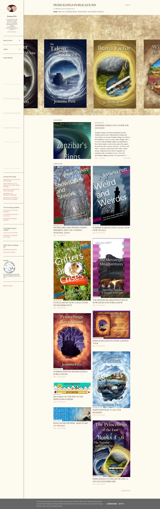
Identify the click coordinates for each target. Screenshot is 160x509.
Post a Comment (61, 235)
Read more (127, 158)
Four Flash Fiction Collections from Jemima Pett (70, 303)
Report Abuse (8, 286)
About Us (61, 12)
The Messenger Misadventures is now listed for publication (110, 301)
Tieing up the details (9, 252)
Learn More (112, 504)
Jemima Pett (12, 16)
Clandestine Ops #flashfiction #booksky (10, 194)
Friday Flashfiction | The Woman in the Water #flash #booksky (11, 185)
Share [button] (96, 158)
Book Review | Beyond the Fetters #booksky (11, 190)
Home (55, 12)
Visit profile (11, 32)
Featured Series (71, 12)
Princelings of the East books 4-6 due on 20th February (110, 480)
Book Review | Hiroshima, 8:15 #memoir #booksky (10, 198)
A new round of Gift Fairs (10, 232)
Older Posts (125, 491)
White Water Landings (96, 12)
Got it (121, 504)
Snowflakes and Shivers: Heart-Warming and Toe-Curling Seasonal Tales (70, 230)
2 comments (102, 158)
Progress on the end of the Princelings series (68, 397)
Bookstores (82, 12)
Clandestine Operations (10, 249)
